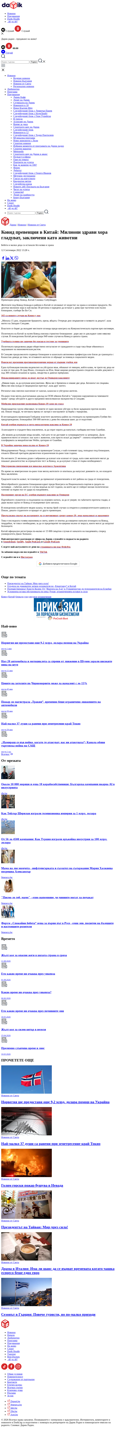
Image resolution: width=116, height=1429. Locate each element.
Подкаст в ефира (22, 157)
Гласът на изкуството (24, 178)
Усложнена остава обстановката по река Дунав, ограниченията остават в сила (47, 591)
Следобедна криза (22, 184)
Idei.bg (13, 1408)
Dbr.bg (13, 1411)
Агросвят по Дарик (23, 121)
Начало (11, 1335)
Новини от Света (22, 83)
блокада (19, 596)
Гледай (9, 52)
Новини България (22, 81)
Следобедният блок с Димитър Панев (32, 110)
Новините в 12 (21, 132)
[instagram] (18, 1369)
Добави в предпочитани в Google (60, 564)
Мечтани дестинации (24, 176)
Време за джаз (20, 124)
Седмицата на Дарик (24, 102)
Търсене (11, 1354)
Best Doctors (13, 1357)
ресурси (33, 596)
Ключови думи (15, 1390)
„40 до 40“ (12, 21)
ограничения (44, 596)
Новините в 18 (21, 105)
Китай (11, 596)
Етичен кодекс (14, 1385)
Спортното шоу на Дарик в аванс (30, 154)
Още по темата (21, 159)
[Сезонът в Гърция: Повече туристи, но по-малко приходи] (26, 1305)
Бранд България (21, 197)
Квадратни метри (22, 181)
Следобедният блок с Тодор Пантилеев (33, 135)
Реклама (11, 1393)
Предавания (13, 16)
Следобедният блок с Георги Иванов (32, 173)
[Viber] (3, 254)
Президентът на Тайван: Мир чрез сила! (28, 583)
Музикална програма (24, 138)
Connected (18, 192)
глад (26, 596)
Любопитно (13, 89)
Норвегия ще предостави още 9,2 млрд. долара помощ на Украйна (55, 1102)
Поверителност (15, 1376)
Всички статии (15, 1387)
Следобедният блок (23, 129)
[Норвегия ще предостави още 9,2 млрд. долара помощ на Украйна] (26, 1093)
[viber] (16, 259)
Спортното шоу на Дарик (26, 127)
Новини (11, 13)
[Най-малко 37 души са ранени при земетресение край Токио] (26, 1134)
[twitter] (12, 259)
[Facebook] (12, 254)
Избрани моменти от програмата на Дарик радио (38, 146)
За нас (10, 1395)
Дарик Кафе (19, 97)
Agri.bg (14, 1414)
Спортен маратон (22, 148)
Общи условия (14, 1374)
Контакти (12, 1382)
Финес (16, 167)
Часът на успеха (21, 189)
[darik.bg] (12, 8)
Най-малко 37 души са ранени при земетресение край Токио (50, 1144)
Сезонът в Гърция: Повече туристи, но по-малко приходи (48, 1314)
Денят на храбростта (23, 194)
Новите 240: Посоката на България (31, 186)
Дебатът (17, 170)
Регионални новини (23, 86)
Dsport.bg (15, 1401)
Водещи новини (21, 78)
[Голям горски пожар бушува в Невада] (26, 1176)
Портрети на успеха (23, 162)
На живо (11, 200)
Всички (5, 754)
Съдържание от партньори (21, 1379)
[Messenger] (8, 254)
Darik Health (13, 19)
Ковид (4, 596)
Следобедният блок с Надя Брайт (30, 113)
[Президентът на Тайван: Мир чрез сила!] (26, 1218)
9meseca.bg (6, 877)
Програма (12, 91)
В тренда (18, 119)
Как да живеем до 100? (25, 165)
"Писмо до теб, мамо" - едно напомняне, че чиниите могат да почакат (47, 897)
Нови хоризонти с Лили (25, 140)
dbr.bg (4, 793)
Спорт (10, 203)
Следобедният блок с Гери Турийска (32, 116)
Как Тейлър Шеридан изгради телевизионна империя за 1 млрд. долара (48, 813)
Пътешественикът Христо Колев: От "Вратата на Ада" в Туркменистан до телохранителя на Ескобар (59, 589)
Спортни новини (22, 143)
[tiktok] (4, 1369)
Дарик (13, 224)
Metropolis (18, 151)
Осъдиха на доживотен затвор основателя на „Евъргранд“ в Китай (41, 586)
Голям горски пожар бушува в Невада (32, 1185)
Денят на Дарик (21, 100)
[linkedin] (8, 259)
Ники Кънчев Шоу (23, 108)
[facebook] (3, 259)
